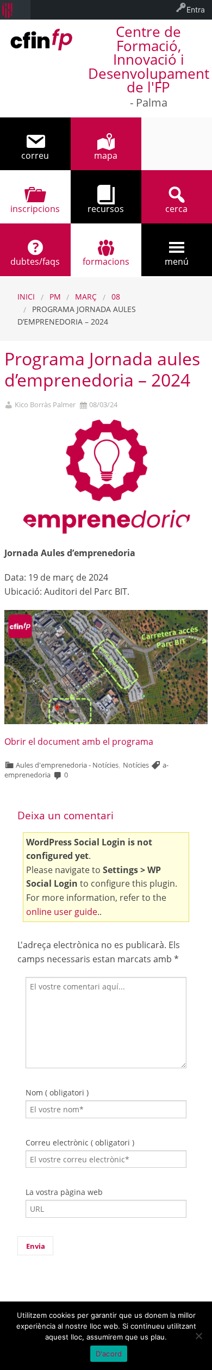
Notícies (136, 765)
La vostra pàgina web (64, 1192)
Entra (195, 9)
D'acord (109, 1353)
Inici (26, 296)
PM (55, 296)
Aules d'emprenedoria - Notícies (67, 765)
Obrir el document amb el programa (78, 742)
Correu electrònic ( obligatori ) (80, 1142)
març (86, 296)
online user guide (61, 912)
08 (115, 296)
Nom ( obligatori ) (57, 1092)
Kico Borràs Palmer (45, 404)
